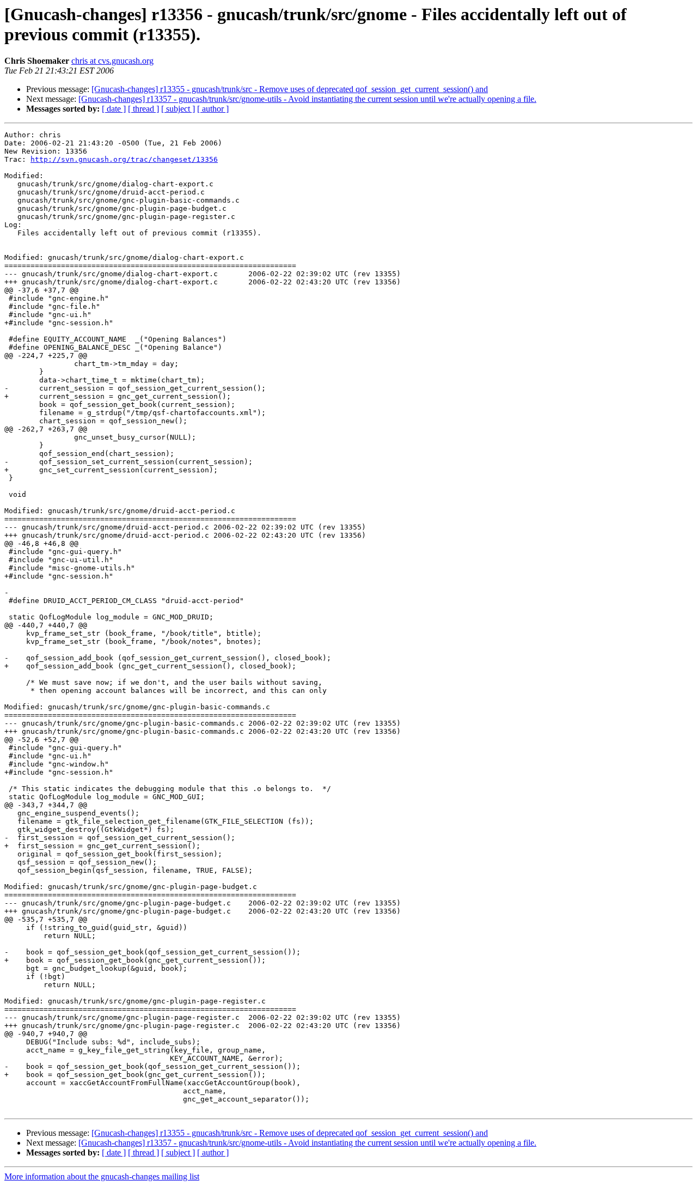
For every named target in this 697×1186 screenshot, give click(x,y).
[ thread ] (143, 108)
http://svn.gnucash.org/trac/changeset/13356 (124, 159)
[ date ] (114, 108)
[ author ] (213, 108)
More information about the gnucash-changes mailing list (101, 1176)
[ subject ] (178, 108)
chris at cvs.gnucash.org (112, 60)
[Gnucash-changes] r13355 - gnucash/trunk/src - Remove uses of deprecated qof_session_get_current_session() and (289, 89)
